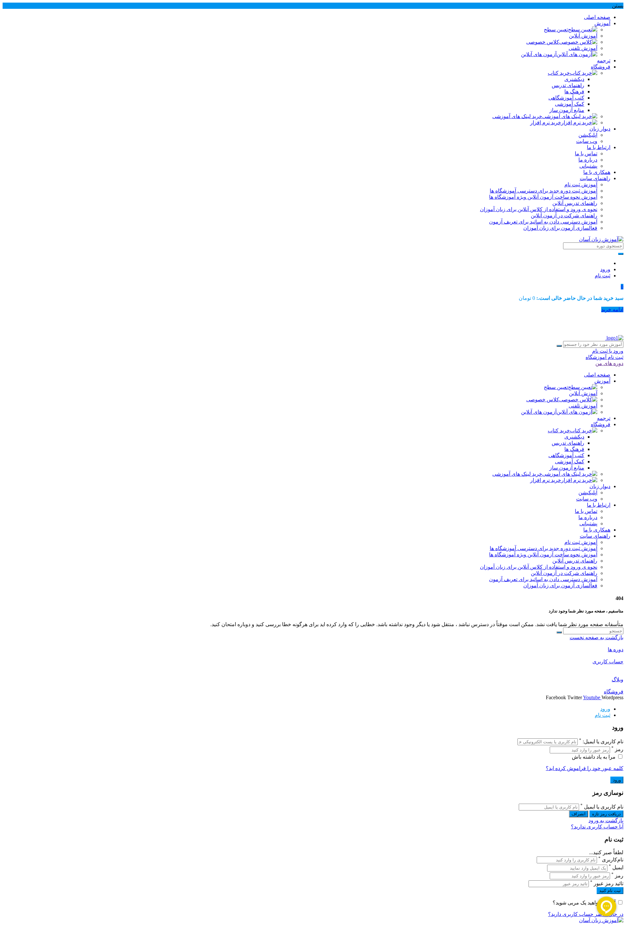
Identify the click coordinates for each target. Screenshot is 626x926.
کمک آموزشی (569, 104)
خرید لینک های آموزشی (517, 116)
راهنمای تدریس (568, 85)
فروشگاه (600, 66)
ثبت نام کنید (610, 890)
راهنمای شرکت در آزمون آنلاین (564, 215)
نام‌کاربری (612, 859)
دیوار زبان (599, 128)
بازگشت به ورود (606, 820)
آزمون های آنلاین (539, 54)
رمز (619, 749)
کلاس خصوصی (542, 42)
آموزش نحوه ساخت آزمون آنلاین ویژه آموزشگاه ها (543, 197)
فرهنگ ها (574, 91)
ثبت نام (602, 275)
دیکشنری (574, 79)
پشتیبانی (588, 166)
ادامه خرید (612, 309)
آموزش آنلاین (583, 36)
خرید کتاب (559, 73)
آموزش (602, 23)
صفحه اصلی (597, 17)
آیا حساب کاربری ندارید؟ (597, 826)
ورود (605, 269)
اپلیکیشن (587, 135)
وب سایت (586, 141)
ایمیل (617, 868)
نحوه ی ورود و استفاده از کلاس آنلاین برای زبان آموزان (538, 209)
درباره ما (587, 159)
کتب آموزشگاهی (566, 97)
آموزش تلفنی (583, 48)
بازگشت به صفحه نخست (596, 637)
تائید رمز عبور (608, 883)
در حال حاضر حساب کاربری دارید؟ (585, 914)
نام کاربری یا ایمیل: (603, 741)
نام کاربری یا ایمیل (603, 807)
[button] (622, 286)
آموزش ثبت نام (580, 184)
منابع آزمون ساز (566, 110)
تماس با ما (586, 153)
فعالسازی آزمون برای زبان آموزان (560, 228)
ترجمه (603, 60)
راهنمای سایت (595, 178)
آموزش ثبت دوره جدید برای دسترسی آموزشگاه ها (543, 190)
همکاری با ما (596, 172)
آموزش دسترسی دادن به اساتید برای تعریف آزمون (543, 221)
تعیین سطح (556, 29)
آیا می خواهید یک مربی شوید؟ (585, 902)
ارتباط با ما (598, 147)
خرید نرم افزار (545, 122)
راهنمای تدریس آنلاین (574, 203)
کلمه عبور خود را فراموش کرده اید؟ (584, 768)
